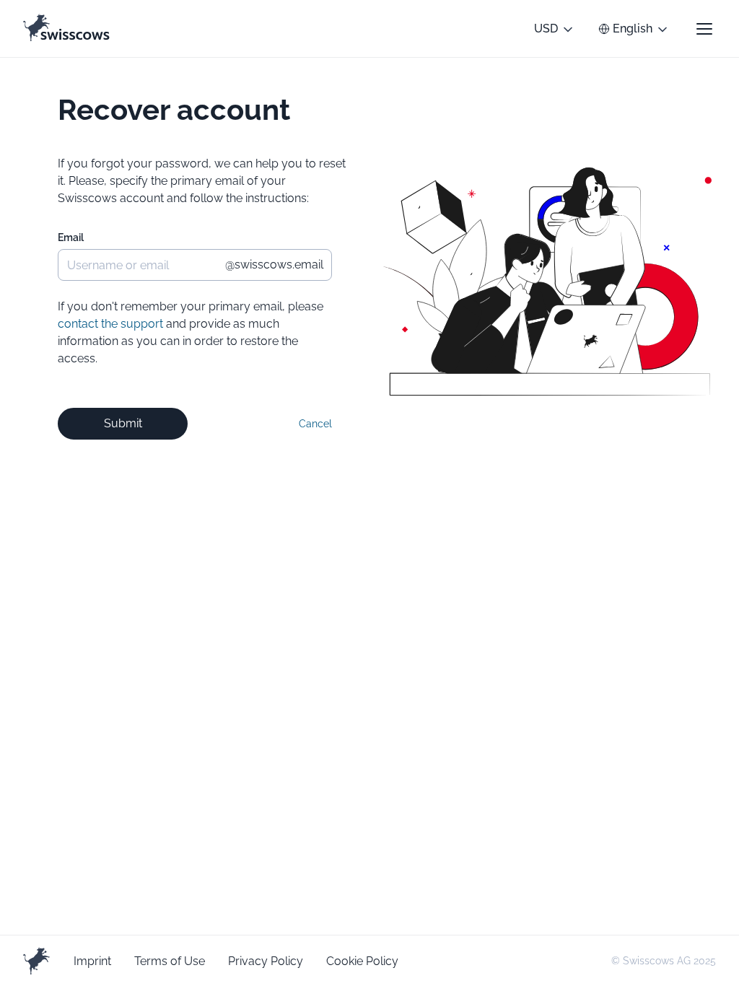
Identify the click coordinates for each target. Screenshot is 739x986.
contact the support (110, 324)
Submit (123, 423)
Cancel (315, 423)
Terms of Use (169, 961)
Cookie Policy (362, 961)
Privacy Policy (265, 961)
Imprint (92, 961)
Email (71, 237)
